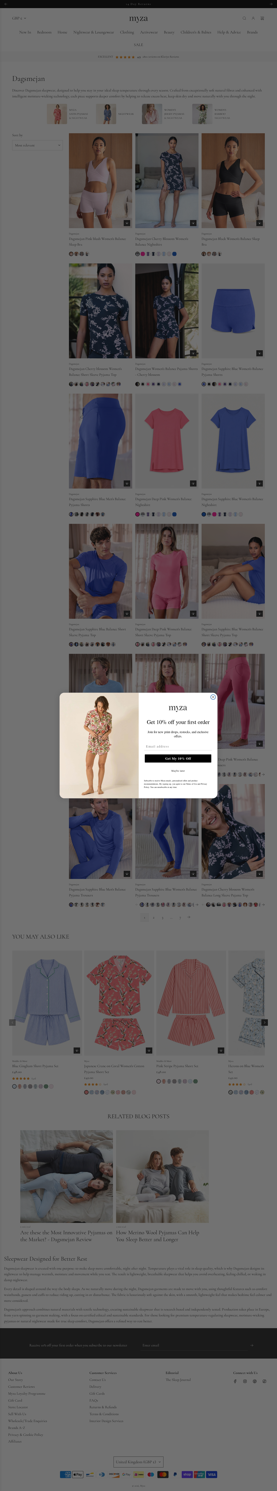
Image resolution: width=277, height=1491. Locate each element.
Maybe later (178, 770)
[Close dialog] (213, 697)
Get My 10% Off (178, 758)
